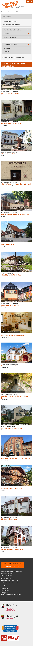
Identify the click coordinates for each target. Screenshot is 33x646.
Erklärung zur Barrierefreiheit (11, 594)
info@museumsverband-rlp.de (9, 582)
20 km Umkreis (19, 58)
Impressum (4, 589)
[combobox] (16, 30)
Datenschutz (5, 590)
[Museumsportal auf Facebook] (1, 586)
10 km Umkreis (8, 58)
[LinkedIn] (4, 586)
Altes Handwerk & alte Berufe (11, 24)
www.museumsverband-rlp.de (9, 580)
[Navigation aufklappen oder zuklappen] (29, 1)
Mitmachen (4, 592)
